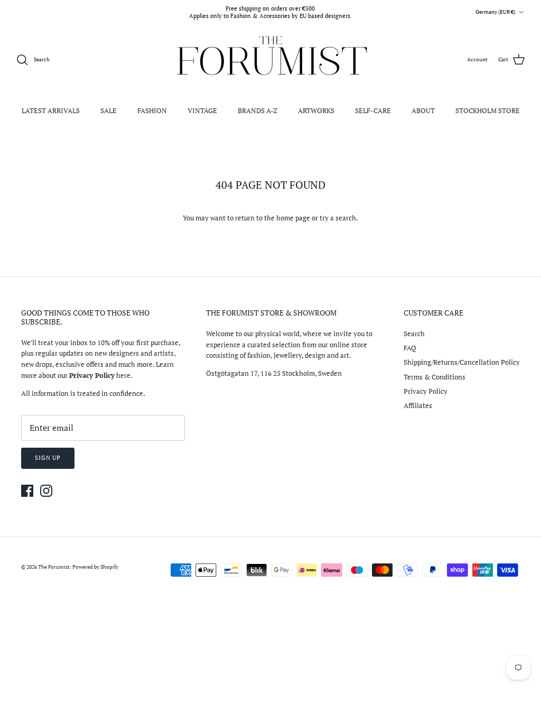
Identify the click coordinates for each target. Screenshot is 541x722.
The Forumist (54, 566)
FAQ (410, 348)
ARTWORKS (316, 110)
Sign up (48, 457)
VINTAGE (202, 110)
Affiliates (418, 405)
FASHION (152, 110)
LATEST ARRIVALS (51, 110)
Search (414, 333)
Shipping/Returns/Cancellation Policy (462, 362)
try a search (338, 218)
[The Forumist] (270, 60)
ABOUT (423, 110)
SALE (108, 110)
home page (293, 218)
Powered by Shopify (95, 566)
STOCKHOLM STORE (487, 110)
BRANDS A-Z (257, 110)
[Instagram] (46, 491)
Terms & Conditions (434, 377)
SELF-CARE (373, 110)
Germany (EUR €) (495, 11)
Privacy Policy (425, 391)
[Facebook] (27, 491)
